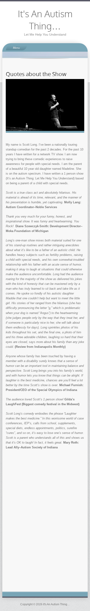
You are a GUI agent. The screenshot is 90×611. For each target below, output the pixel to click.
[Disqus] (45, 523)
